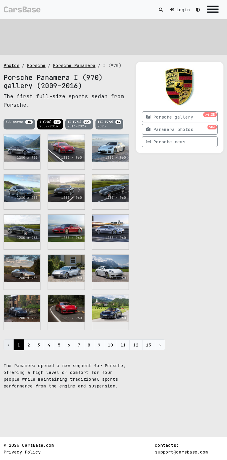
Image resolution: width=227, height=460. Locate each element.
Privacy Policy (22, 452)
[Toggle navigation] (212, 9)
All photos (18, 122)
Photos (12, 65)
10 (110, 345)
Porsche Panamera (74, 65)
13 (148, 345)
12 (136, 345)
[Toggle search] (161, 9)
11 (123, 345)
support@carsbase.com (181, 452)
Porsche (36, 65)
